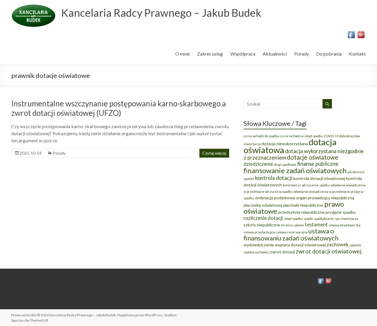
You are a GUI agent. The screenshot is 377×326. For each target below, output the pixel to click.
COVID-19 (331, 136)
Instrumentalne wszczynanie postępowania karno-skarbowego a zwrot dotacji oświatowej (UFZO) (118, 108)
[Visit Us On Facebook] (351, 33)
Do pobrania (329, 53)
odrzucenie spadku (316, 185)
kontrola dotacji (273, 178)
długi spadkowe (285, 164)
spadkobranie (324, 218)
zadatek (355, 245)
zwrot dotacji (282, 251)
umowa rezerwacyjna (291, 232)
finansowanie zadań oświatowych (295, 170)
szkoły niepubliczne (262, 224)
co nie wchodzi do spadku (261, 136)
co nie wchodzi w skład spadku (301, 136)
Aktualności (275, 53)
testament (316, 224)
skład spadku (293, 218)
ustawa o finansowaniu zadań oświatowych (291, 234)
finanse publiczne (317, 164)
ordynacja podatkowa (275, 197)
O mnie (182, 53)
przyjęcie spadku (340, 212)
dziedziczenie (258, 164)
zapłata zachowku (256, 252)
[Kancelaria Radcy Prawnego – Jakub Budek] (33, 7)
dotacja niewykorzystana (285, 143)
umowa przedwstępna (259, 232)
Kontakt (357, 53)
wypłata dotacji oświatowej (300, 244)
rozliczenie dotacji (263, 218)
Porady (301, 53)
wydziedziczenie (259, 244)
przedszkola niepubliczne (301, 212)
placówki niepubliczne (303, 205)
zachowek (337, 244)
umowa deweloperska (345, 225)
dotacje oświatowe (312, 157)
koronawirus (292, 185)
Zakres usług (210, 53)
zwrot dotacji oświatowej (328, 251)
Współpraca (242, 53)
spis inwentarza (346, 218)
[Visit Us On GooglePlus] (361, 33)
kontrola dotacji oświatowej (319, 178)
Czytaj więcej (214, 153)
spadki (308, 218)
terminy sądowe (292, 225)
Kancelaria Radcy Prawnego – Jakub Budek (161, 12)
